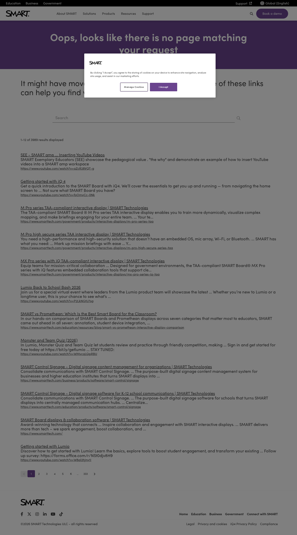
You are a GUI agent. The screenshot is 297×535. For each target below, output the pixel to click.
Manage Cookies (134, 86)
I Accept (163, 86)
